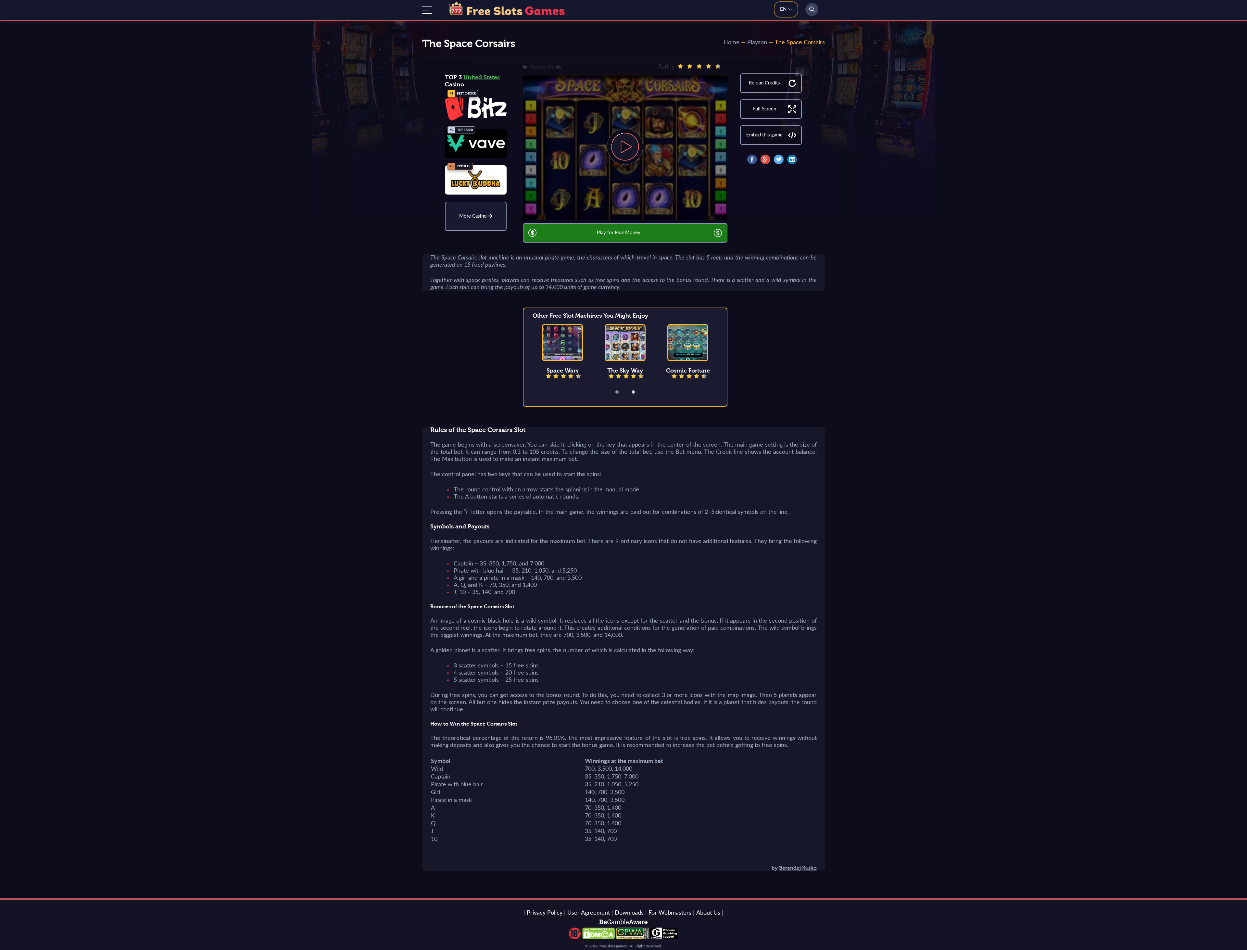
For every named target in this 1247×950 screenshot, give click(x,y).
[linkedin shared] (792, 159)
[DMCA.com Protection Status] (598, 938)
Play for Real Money (618, 232)
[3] (699, 66)
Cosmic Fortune (688, 371)
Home (731, 42)
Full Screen (764, 109)
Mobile (554, 67)
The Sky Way (625, 371)
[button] (621, 392)
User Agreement (588, 913)
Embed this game (764, 135)
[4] (708, 66)
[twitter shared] (779, 159)
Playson (757, 42)
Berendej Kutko (798, 868)
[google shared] (765, 159)
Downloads (629, 913)
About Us (708, 913)
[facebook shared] (752, 159)
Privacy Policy (544, 913)
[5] (718, 66)
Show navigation (427, 10)
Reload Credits (764, 83)
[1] (680, 66)
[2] (689, 66)
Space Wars (562, 371)
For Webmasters (670, 913)
